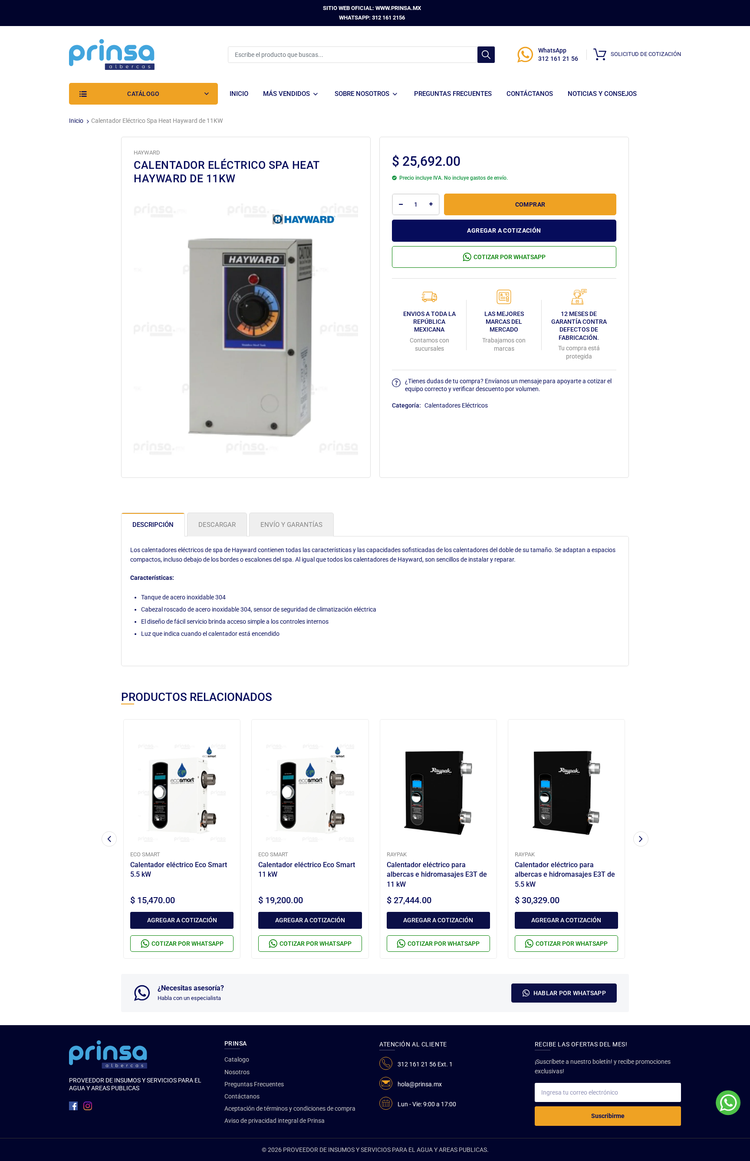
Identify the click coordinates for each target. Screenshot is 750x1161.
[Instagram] (87, 1106)
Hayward (147, 152)
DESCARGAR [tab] (217, 525)
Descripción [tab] (153, 525)
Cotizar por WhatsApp (510, 256)
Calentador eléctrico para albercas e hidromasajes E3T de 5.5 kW (565, 874)
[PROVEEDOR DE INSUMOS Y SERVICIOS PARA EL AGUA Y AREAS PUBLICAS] (112, 53)
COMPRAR (530, 204)
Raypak (397, 854)
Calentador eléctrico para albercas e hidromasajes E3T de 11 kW (437, 874)
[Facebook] (73, 1106)
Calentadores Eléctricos (456, 405)
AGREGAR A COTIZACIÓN (504, 230)
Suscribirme (608, 1115)
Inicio (76, 120)
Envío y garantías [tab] (291, 525)
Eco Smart (145, 854)
